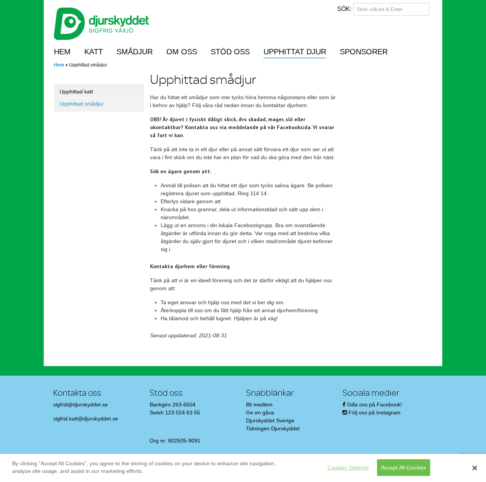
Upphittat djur (295, 51)
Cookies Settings (348, 468)
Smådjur (135, 51)
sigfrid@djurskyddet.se (80, 404)
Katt (93, 51)
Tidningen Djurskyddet (273, 428)
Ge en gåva (260, 412)
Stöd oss (230, 51)
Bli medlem (259, 404)
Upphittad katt (76, 91)
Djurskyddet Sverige (270, 420)
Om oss (181, 51)
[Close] (474, 468)
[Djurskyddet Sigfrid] (101, 23)
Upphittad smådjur (82, 104)
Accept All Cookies (403, 468)
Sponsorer (364, 51)
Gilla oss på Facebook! (374, 404)
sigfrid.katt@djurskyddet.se (85, 419)
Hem (62, 51)
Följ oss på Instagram (375, 412)
